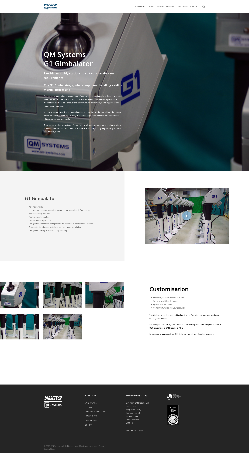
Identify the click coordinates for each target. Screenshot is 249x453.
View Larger (19, 292)
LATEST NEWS (91, 416)
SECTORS (89, 407)
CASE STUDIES (91, 420)
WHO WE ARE (90, 403)
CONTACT (89, 425)
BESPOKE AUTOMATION (95, 411)
